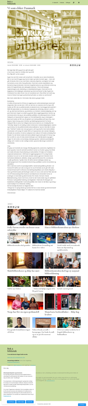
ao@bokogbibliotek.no (13, 362)
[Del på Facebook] (71, 65)
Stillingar (68, 2)
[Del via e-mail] (75, 65)
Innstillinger (82, 404)
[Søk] (73, 2)
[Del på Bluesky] (79, 65)
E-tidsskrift (55, 2)
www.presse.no (50, 380)
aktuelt (10, 204)
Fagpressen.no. (7, 396)
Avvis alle (29, 401)
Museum (33, 365)
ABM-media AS (18, 365)
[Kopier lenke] (77, 65)
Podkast (62, 2)
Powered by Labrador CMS (44, 404)
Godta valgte (21, 401)
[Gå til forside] (22, 2)
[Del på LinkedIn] (73, 65)
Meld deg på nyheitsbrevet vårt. (16, 357)
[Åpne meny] (79, 2)
